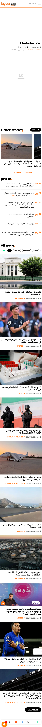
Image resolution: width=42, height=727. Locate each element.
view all (35, 130)
